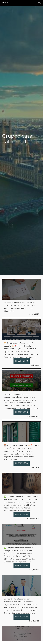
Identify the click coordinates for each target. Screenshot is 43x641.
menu (5, 2)
